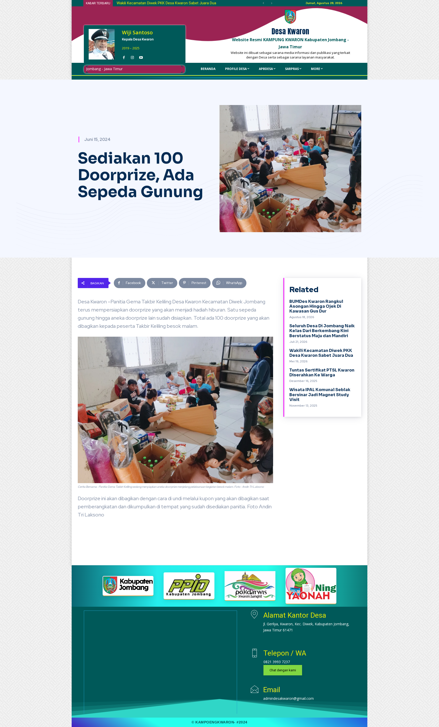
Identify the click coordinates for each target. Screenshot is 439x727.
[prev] (263, 3)
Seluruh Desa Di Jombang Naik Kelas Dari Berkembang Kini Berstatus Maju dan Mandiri (322, 330)
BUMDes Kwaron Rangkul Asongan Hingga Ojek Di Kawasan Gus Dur (316, 306)
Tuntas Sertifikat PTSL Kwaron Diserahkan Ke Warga (160, 3)
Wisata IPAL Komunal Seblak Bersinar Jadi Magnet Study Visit (319, 394)
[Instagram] (132, 56)
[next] (271, 3)
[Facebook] (124, 56)
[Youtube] (141, 56)
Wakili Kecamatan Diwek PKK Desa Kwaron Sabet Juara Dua (321, 353)
